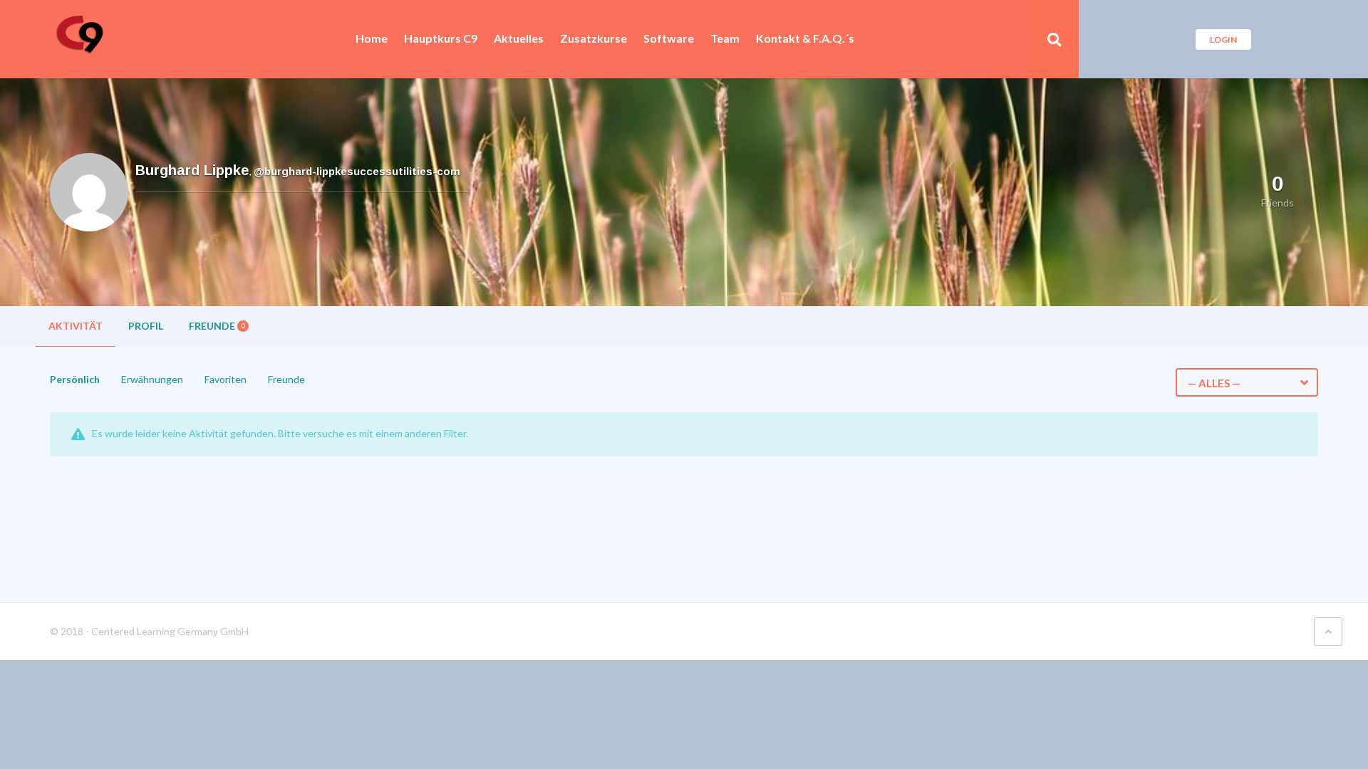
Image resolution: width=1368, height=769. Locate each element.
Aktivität (75, 326)
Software (668, 39)
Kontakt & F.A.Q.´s (805, 39)
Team (725, 39)
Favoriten (225, 379)
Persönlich (75, 379)
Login (1223, 39)
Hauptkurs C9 (440, 39)
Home (372, 39)
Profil (145, 326)
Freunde (216, 326)
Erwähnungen (152, 379)
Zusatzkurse (593, 39)
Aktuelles (519, 39)
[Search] (1054, 39)
